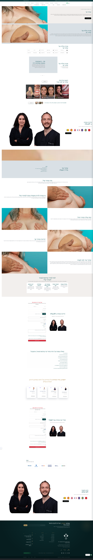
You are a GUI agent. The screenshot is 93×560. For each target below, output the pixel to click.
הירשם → (25, 525)
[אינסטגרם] (67, 553)
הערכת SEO (45, 559)
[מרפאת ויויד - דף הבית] (68, 3)
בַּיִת (90, 9)
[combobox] (44, 314)
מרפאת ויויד (55, 34)
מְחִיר (53, 4)
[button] (44, 75)
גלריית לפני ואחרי (42, 536)
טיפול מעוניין (44, 319)
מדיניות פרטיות (41, 336)
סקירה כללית (64, 4)
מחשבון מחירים (42, 537)
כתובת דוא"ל (44, 308)
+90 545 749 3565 (29, 539)
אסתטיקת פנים (52, 537)
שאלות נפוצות (29, 4)
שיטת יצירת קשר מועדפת (43, 322)
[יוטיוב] (63, 553)
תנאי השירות (31, 338)
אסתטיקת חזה (84, 9)
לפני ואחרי (58, 4)
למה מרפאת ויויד (36, 4)
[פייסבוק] (69, 553)
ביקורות (49, 4)
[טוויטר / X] (65, 553)
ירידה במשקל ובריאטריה (51, 541)
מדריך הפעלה (43, 4)
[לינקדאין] (61, 553)
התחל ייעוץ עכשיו (37, 340)
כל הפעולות (88, 9)
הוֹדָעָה (45, 328)
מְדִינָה (45, 421)
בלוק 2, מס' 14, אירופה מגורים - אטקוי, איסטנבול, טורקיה (27, 536)
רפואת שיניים (52, 536)
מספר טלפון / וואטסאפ (43, 312)
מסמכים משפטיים (42, 540)
